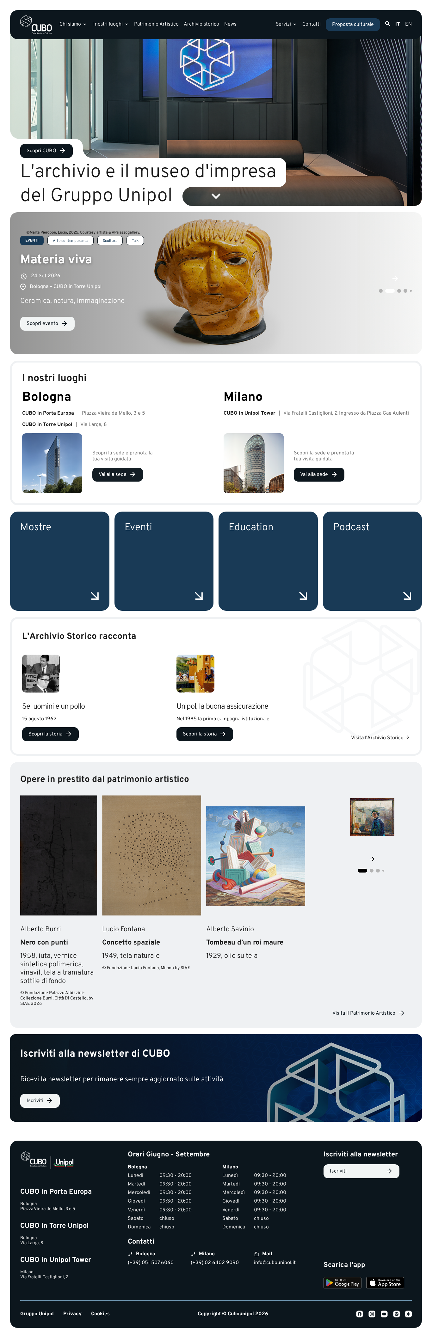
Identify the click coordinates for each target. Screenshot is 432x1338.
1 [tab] (379, 291)
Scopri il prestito (57, 903)
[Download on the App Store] (385, 1283)
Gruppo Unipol (37, 1314)
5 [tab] (410, 291)
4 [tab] (403, 291)
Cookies (100, 1314)
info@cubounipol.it (275, 1263)
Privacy (72, 1314)
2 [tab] (385, 291)
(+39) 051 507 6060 (151, 1263)
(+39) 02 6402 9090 (215, 1263)
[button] (362, 871)
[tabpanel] (216, 283)
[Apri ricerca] (387, 24)
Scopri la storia (45, 734)
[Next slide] (372, 859)
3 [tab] (394, 291)
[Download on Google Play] (342, 1283)
